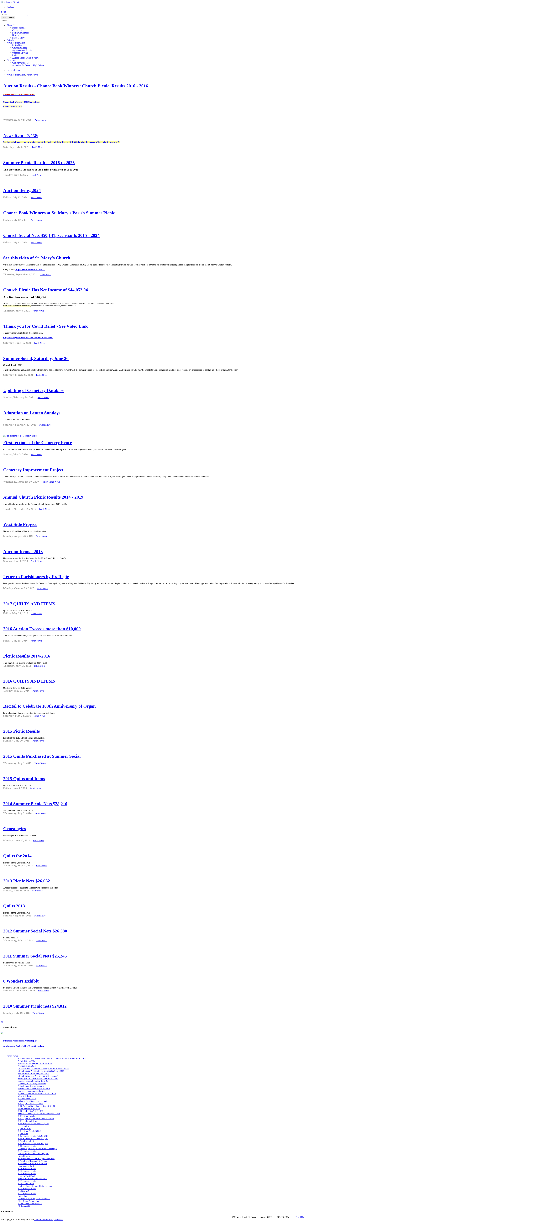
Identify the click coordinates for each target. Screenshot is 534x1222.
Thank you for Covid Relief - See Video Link (45, 326)
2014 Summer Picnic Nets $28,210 (35, 803)
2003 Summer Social (27, 1173)
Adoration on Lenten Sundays (31, 412)
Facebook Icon (13, 70)
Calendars (11, 40)
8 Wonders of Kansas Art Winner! (33, 1161)
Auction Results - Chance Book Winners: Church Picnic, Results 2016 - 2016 (75, 85)
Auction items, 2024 (22, 190)
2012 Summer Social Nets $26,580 (35, 930)
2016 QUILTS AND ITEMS (29, 681)
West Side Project (20, 524)
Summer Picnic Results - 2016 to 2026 (39, 162)
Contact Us (17, 30)
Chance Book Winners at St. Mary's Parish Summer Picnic (59, 212)
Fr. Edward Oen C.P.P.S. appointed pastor (36, 1158)
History (15, 35)
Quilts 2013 (14, 905)
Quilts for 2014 (17, 855)
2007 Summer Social (27, 1171)
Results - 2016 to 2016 (12, 106)
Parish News (17, 45)
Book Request (24, 1156)
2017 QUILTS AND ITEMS (29, 603)
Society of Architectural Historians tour (35, 1186)
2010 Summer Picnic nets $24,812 (35, 1006)
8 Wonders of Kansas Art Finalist (32, 1163)
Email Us (300, 1217)
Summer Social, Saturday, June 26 (36, 358)
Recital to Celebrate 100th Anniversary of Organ (49, 706)
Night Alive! (23, 1191)
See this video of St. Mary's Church (36, 257)
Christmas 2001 (25, 1206)
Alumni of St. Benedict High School (28, 65)
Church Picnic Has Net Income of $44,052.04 (45, 289)
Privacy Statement (55, 1219)
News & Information (16, 43)
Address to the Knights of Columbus (34, 1198)
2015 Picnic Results (21, 731)
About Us (11, 25)
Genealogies (14, 828)
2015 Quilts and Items (24, 778)
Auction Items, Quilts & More (25, 58)
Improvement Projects (27, 1166)
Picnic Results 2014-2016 (26, 655)
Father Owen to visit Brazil (30, 1203)
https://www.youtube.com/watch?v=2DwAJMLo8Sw (28, 337)
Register (10, 7)
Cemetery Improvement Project (33, 469)
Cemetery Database (20, 63)
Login (3, 12)
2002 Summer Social (27, 1193)
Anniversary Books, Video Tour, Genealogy (23, 1046)
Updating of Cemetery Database (33, 390)
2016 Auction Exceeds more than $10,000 (42, 628)
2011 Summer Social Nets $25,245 (35, 955)
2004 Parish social (26, 1183)
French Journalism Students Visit (32, 1178)
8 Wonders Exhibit (21, 980)
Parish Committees (20, 33)
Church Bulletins (19, 48)
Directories (11, 60)
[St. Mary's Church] (10, 2)
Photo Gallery (18, 38)
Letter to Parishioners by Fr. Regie (36, 576)
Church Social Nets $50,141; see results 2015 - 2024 (51, 235)
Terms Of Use (40, 1219)
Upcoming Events (20, 53)
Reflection (22, 1196)
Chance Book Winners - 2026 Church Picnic (21, 102)
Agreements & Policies (22, 50)
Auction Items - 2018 (23, 551)
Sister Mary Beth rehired (28, 1201)
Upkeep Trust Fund (26, 1176)
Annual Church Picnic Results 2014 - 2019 (43, 497)
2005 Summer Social (27, 1181)
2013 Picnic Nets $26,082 (26, 880)
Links (14, 55)
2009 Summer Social (27, 1151)
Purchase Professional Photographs (20, 1041)
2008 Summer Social (27, 1168)
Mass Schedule (18, 28)
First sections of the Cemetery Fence (37, 442)
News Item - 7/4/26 (20, 135)
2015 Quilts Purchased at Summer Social (42, 756)
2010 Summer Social (27, 1146)
